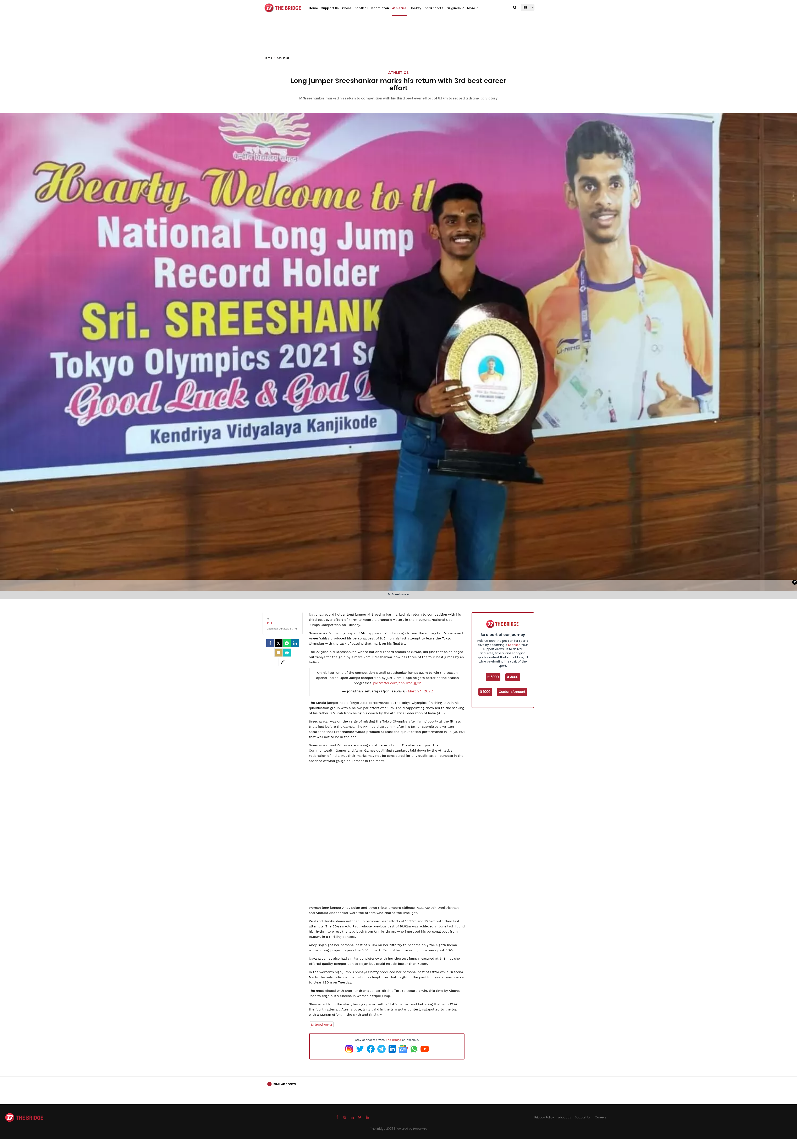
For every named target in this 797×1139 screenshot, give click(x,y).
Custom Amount (512, 691)
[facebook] (270, 643)
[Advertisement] (398, 39)
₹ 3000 (512, 677)
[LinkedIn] (295, 643)
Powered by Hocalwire (411, 1129)
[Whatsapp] (287, 643)
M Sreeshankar (321, 1025)
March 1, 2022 (420, 691)
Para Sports (433, 8)
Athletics (399, 8)
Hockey (415, 8)
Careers (600, 1117)
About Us (564, 1117)
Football (361, 8)
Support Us (330, 8)
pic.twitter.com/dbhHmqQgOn (397, 683)
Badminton (380, 8)
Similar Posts (284, 1084)
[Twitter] (278, 643)
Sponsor (514, 645)
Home (313, 8)
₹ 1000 (485, 691)
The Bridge (393, 1039)
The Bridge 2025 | (383, 1129)
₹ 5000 (493, 677)
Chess (347, 8)
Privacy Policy (544, 1117)
